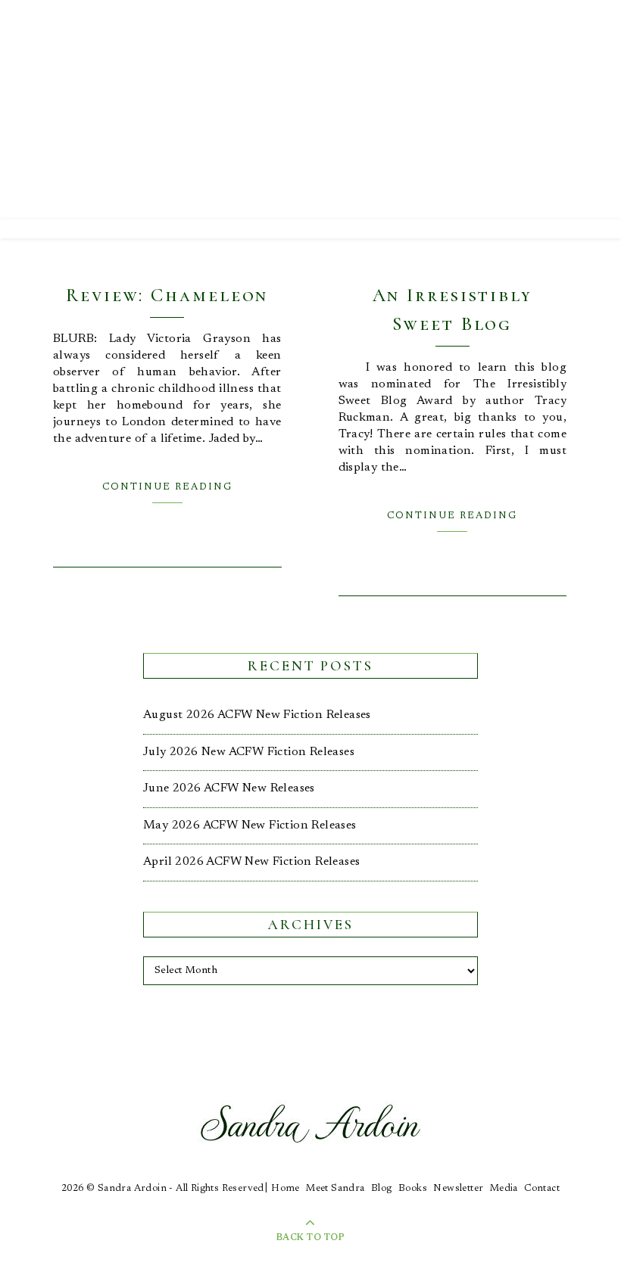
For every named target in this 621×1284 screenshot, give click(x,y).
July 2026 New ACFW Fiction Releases (248, 752)
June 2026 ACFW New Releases (229, 788)
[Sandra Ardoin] (310, 109)
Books (412, 1188)
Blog (381, 1188)
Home (285, 1188)
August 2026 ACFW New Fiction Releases (257, 715)
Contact (542, 1188)
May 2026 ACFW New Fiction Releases (250, 825)
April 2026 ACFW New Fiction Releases (251, 862)
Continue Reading (167, 487)
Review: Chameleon (167, 295)
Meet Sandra (335, 1188)
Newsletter (458, 1188)
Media (504, 1188)
